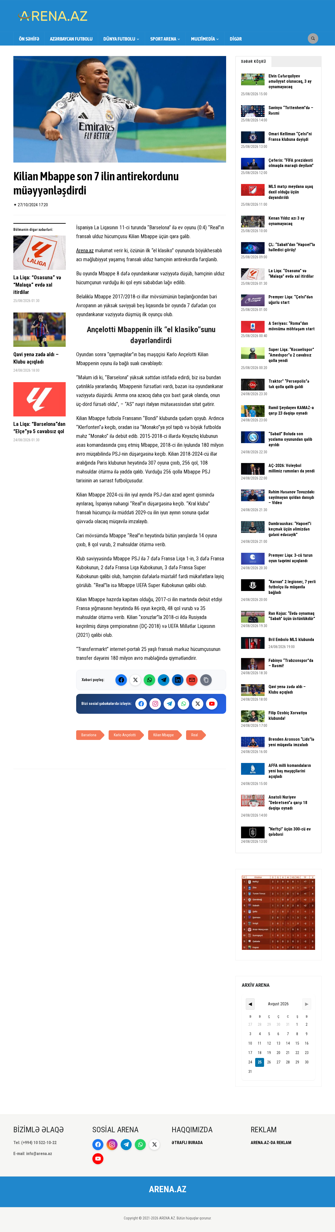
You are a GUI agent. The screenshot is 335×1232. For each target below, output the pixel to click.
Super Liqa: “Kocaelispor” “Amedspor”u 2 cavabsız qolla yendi (291, 355)
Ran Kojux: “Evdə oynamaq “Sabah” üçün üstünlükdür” (292, 616)
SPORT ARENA (163, 39)
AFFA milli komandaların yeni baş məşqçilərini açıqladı (290, 771)
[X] (197, 704)
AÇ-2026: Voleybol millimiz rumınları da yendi (292, 468)
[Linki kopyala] (206, 680)
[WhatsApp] (149, 680)
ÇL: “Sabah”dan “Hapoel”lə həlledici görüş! (292, 247)
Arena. (82, 250)
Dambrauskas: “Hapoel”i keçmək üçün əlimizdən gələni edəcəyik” (290, 529)
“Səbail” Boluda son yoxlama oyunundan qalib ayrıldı (290, 439)
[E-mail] (192, 680)
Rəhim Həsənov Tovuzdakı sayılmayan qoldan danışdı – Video (291, 497)
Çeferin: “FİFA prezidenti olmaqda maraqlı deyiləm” (291, 163)
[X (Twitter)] (135, 680)
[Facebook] (121, 680)
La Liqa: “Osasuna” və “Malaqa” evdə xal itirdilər (37, 284)
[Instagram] (155, 704)
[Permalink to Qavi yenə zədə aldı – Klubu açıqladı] (39, 332)
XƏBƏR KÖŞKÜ (253, 61)
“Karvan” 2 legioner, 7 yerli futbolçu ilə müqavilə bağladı (292, 587)
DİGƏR (236, 39)
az (91, 250)
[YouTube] (211, 704)
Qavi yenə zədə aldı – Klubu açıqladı (36, 358)
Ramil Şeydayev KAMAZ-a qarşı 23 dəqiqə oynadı (291, 410)
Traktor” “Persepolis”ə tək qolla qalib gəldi (289, 384)
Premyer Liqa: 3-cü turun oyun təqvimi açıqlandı (290, 558)
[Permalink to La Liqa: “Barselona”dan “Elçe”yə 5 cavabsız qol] (39, 401)
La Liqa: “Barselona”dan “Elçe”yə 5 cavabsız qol (39, 427)
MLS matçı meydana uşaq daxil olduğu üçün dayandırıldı (291, 192)
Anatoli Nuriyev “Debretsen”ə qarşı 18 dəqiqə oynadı (288, 803)
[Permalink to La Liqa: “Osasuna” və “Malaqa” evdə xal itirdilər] (39, 255)
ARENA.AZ (167, 1189)
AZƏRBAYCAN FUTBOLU (71, 39)
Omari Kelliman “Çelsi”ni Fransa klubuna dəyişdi (290, 136)
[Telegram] (163, 680)
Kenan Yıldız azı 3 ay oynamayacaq (286, 221)
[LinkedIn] (177, 680)
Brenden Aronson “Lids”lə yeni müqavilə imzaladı (291, 742)
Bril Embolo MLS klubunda (291, 639)
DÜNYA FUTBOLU (119, 39)
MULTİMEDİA (203, 39)
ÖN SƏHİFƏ (29, 39)
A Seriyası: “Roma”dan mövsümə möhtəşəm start (292, 326)
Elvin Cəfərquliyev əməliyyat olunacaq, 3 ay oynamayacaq (290, 82)
